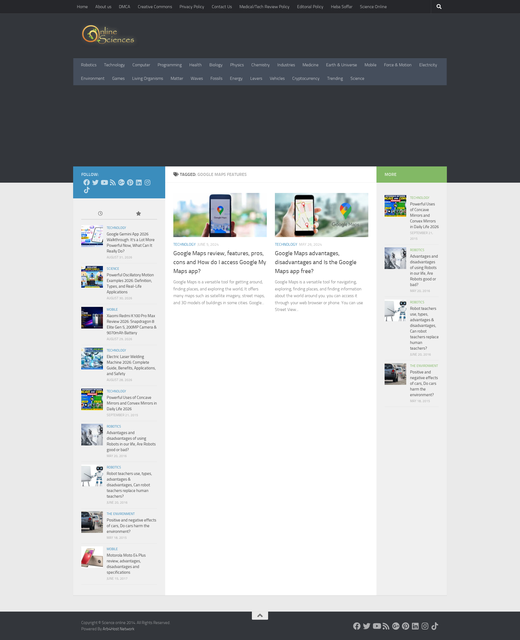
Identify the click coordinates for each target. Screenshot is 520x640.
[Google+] (121, 182)
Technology (114, 64)
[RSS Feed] (112, 182)
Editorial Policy (310, 6)
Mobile (370, 64)
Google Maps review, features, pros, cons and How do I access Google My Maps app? (219, 262)
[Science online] (86, 182)
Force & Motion (398, 64)
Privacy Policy (192, 6)
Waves (197, 78)
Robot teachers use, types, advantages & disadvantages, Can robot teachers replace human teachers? (129, 485)
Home (82, 6)
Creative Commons (155, 6)
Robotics (88, 64)
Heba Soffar (341, 6)
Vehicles (277, 78)
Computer (141, 64)
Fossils (216, 78)
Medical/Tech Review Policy (264, 6)
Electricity (428, 64)
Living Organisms (147, 78)
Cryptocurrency (306, 78)
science (113, 269)
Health (195, 64)
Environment (93, 78)
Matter (177, 78)
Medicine (310, 64)
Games (118, 78)
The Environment (121, 514)
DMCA (124, 6)
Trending (335, 78)
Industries (286, 64)
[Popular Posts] (138, 214)
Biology (216, 64)
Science (357, 78)
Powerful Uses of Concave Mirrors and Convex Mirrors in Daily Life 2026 (132, 403)
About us (103, 6)
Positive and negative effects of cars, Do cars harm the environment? (131, 526)
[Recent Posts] (100, 214)
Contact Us (222, 6)
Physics (237, 64)
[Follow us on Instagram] (147, 182)
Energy (236, 78)
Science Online (373, 6)
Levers (256, 78)
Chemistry (260, 64)
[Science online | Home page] (110, 35)
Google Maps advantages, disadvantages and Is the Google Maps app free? (315, 262)
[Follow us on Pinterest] (130, 182)
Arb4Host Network (118, 628)
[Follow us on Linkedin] (138, 182)
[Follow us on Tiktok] (86, 190)
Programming (170, 64)
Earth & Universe (341, 64)
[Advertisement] (260, 126)
